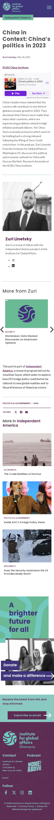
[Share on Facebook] (21, 412)
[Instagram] (22, 792)
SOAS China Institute (15, 67)
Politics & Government (17, 403)
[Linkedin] (30, 792)
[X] (14, 792)
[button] (49, 7)
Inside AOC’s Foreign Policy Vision (24, 522)
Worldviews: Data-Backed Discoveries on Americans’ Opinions (21, 339)
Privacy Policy (27, 806)
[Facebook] (6, 792)
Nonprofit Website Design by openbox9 (29, 808)
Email (5, 777)
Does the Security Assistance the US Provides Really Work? (26, 572)
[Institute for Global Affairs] (13, 7)
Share (7, 412)
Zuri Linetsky (9, 57)
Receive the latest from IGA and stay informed (24, 701)
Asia (35, 403)
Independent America (18, 17)
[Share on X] (15, 412)
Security (10, 332)
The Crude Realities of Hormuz (22, 474)
